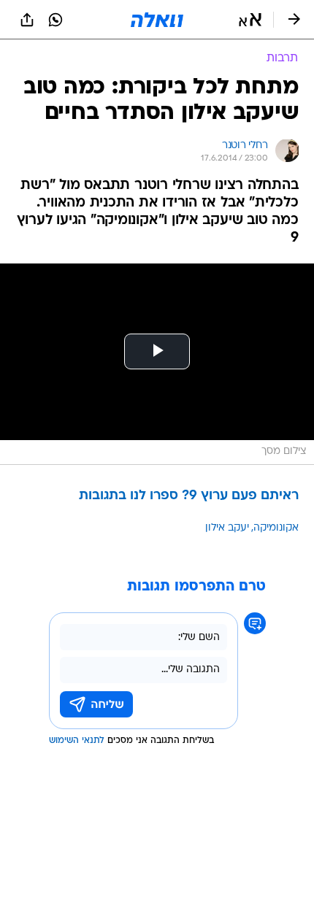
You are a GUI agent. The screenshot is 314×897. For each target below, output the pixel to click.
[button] (250, 19)
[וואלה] (157, 19)
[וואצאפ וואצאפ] (55, 19)
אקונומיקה (276, 528)
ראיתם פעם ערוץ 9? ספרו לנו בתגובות (189, 496)
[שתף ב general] (27, 20)
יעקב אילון (227, 528)
